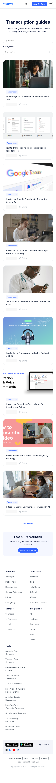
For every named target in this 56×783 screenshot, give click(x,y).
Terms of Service (14, 758)
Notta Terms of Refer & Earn (28, 762)
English (44, 744)
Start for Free (39, 4)
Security (35, 758)
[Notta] (8, 4)
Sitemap (44, 758)
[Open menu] (51, 4)
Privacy (26, 758)
